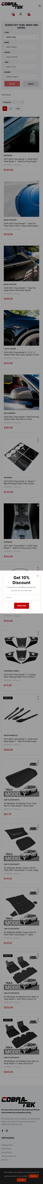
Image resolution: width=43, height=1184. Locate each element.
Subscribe (21, 606)
